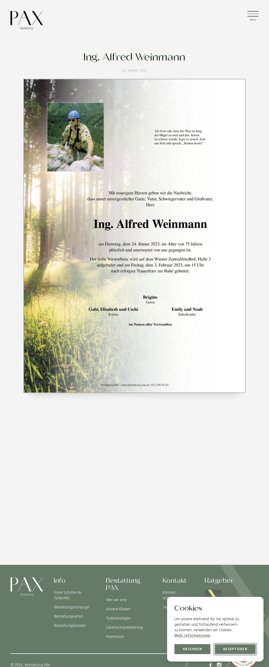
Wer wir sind (116, 599)
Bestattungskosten (70, 625)
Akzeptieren (235, 649)
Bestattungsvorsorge (71, 607)
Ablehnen (192, 649)
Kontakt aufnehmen (172, 595)
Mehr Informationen (192, 635)
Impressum (115, 636)
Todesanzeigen (118, 618)
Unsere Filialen (118, 609)
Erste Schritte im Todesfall (67, 595)
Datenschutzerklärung (124, 627)
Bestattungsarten (68, 616)
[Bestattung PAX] (27, 20)
